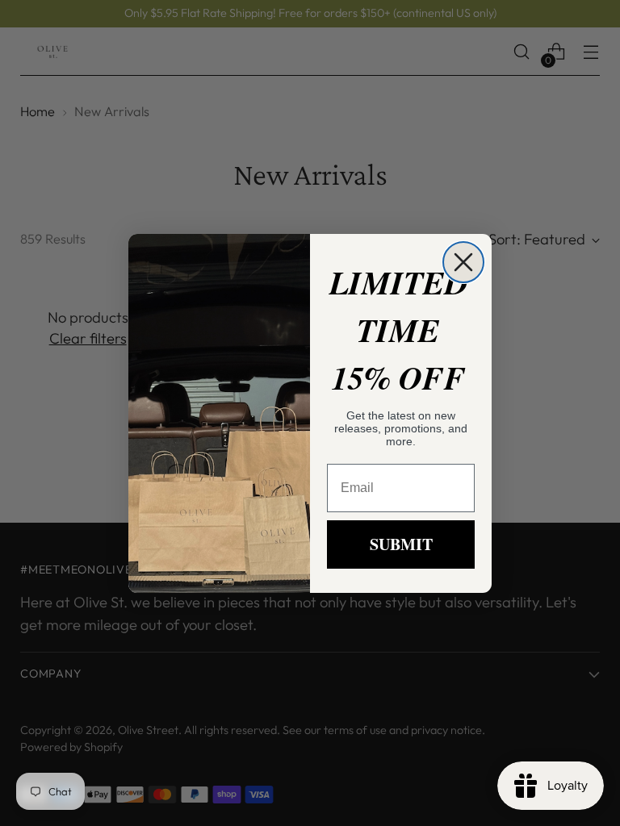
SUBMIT (401, 544)
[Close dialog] (463, 262)
